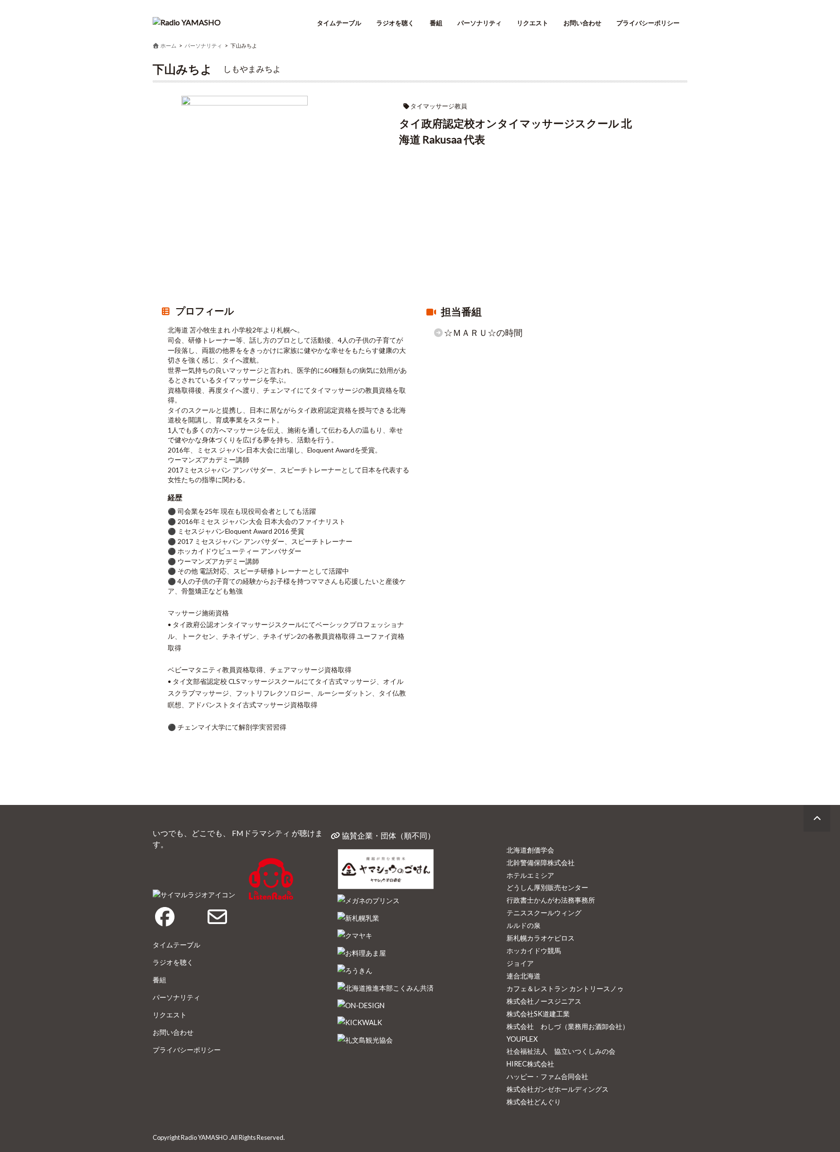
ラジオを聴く (395, 23)
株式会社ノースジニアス (544, 1001)
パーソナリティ (479, 23)
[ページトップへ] (817, 818)
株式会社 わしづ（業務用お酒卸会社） (568, 1026)
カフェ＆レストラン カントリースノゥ (565, 988)
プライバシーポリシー (648, 23)
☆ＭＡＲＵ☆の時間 (483, 333)
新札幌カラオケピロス (541, 938)
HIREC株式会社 (530, 1064)
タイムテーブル (339, 23)
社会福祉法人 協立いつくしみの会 (561, 1051)
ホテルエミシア (530, 875)
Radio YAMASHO (204, 1137)
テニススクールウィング (544, 912)
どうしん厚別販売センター (547, 887)
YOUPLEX (522, 1039)
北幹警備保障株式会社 (541, 862)
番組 (436, 23)
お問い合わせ (582, 23)
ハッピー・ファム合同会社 (547, 1076)
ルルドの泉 (524, 925)
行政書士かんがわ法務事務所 (551, 900)
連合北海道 (524, 976)
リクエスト (532, 23)
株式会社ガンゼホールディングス (558, 1089)
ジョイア (520, 963)
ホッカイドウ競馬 (534, 950)
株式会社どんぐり (534, 1102)
